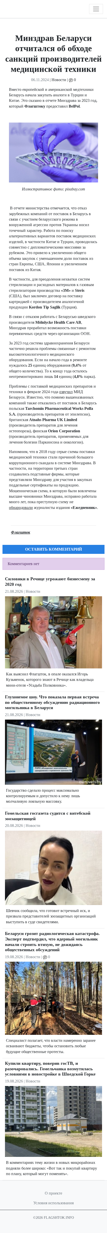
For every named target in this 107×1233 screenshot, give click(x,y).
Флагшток (20, 532)
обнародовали (21, 507)
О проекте (53, 1193)
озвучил (66, 392)
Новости (59, 80)
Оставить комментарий (53, 549)
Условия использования (53, 1203)
